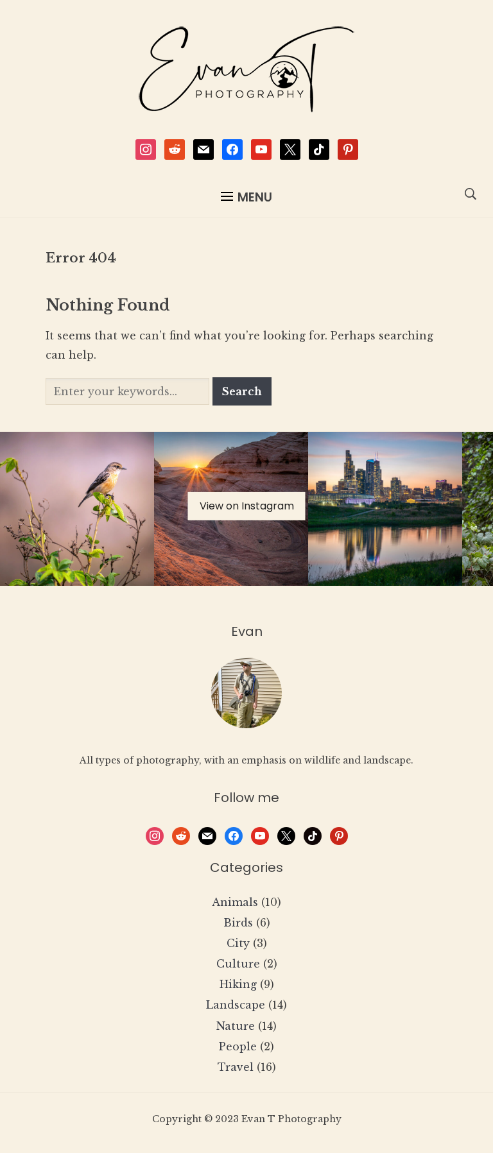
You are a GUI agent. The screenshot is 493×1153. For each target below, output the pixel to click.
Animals (235, 902)
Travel (236, 1067)
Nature (235, 1026)
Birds (238, 922)
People (238, 1046)
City (238, 943)
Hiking (238, 984)
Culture (238, 963)
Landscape (235, 1004)
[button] (246, 197)
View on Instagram (247, 506)
